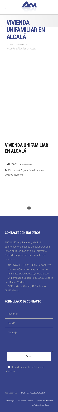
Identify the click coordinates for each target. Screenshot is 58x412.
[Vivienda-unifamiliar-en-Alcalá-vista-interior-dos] (29, 102)
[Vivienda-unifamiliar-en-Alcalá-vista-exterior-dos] (29, 66)
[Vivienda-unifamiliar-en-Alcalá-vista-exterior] (29, 74)
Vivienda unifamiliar (14, 174)
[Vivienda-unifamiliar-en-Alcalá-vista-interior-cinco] (29, 82)
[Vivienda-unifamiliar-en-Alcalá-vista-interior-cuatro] (29, 92)
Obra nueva (38, 170)
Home (9, 44)
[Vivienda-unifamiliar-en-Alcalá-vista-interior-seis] (29, 112)
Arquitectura (22, 44)
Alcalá (17, 170)
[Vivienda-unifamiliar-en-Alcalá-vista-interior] (29, 130)
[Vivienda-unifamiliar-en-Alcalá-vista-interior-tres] (29, 122)
